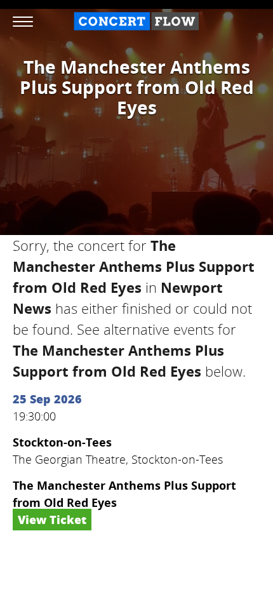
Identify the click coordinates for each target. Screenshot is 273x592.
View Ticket (52, 519)
